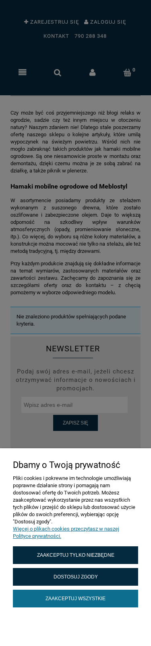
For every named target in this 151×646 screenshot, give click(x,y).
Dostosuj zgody (76, 576)
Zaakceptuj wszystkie (75, 598)
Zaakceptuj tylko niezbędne (75, 555)
